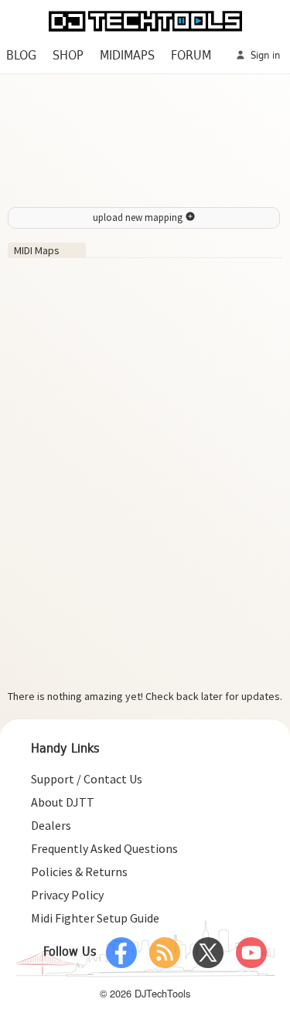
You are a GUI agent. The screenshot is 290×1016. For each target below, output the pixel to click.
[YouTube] (251, 952)
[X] (208, 952)
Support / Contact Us (86, 779)
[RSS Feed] (164, 952)
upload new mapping (139, 217)
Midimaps (127, 56)
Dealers (51, 825)
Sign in (263, 56)
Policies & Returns (79, 871)
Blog (21, 56)
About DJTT (62, 802)
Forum (191, 56)
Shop (68, 56)
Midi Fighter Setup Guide (95, 918)
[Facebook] (121, 952)
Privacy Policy (67, 894)
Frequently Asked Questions (104, 848)
